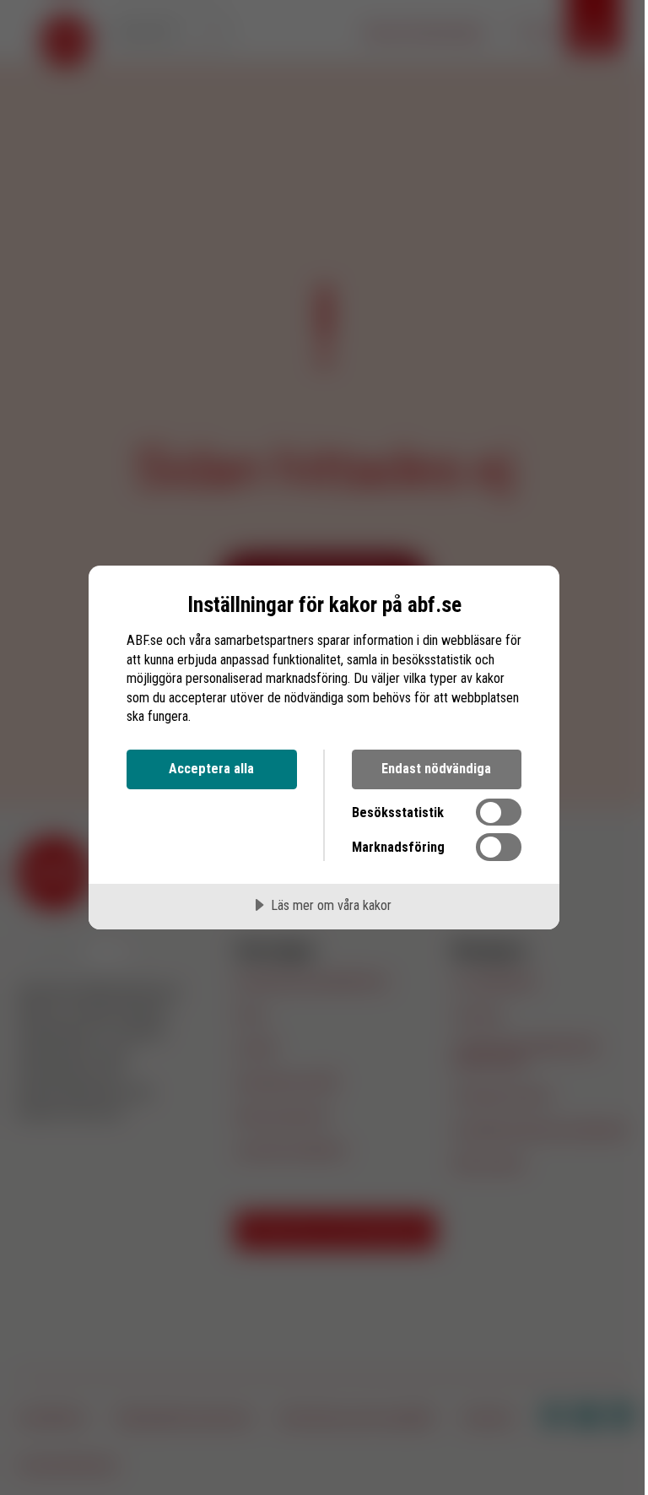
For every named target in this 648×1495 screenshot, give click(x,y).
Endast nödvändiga (436, 769)
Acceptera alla (211, 769)
